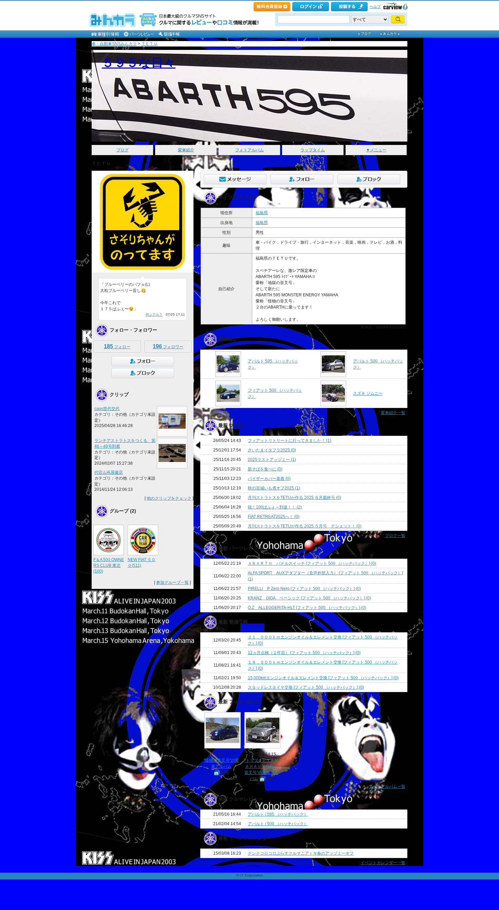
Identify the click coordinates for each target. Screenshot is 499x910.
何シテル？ (154, 314)
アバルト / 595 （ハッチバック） (278, 814)
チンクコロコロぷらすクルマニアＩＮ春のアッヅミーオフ (301, 853)
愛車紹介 (186, 150)
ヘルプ (375, 6)
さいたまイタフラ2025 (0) (272, 450)
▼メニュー (376, 150)
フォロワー (168, 346)
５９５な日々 (138, 63)
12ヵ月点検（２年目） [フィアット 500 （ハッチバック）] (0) (304, 652)
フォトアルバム (249, 150)
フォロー (117, 346)
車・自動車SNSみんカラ (114, 43)
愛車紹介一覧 (393, 412)
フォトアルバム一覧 (387, 786)
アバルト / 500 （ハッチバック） (278, 823)
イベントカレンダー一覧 (383, 862)
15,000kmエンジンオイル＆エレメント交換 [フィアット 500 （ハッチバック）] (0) (323, 677)
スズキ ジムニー (368, 393)
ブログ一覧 (395, 535)
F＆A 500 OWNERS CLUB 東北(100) (108, 565)
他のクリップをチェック (169, 498)
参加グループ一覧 (172, 582)
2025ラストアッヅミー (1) (272, 459)
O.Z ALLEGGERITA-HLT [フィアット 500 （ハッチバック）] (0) (307, 607)
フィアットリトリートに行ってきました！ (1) (289, 440)
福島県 (262, 212)
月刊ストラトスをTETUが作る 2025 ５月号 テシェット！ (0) (305, 526)
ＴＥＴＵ (149, 43)
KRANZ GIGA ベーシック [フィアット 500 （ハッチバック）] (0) (309, 598)
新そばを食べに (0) (265, 469)
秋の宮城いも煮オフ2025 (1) (274, 488)
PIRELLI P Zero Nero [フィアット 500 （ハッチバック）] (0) (304, 588)
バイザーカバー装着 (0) (269, 478)
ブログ (122, 150)
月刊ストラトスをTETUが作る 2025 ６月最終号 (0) (294, 497)
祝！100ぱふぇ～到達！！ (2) (275, 507)
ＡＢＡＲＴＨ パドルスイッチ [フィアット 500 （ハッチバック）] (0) (312, 563)
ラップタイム (312, 150)
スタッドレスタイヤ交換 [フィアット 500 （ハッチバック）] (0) (306, 687)
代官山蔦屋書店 (108, 472)
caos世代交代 (106, 408)
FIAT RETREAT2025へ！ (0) (273, 516)
